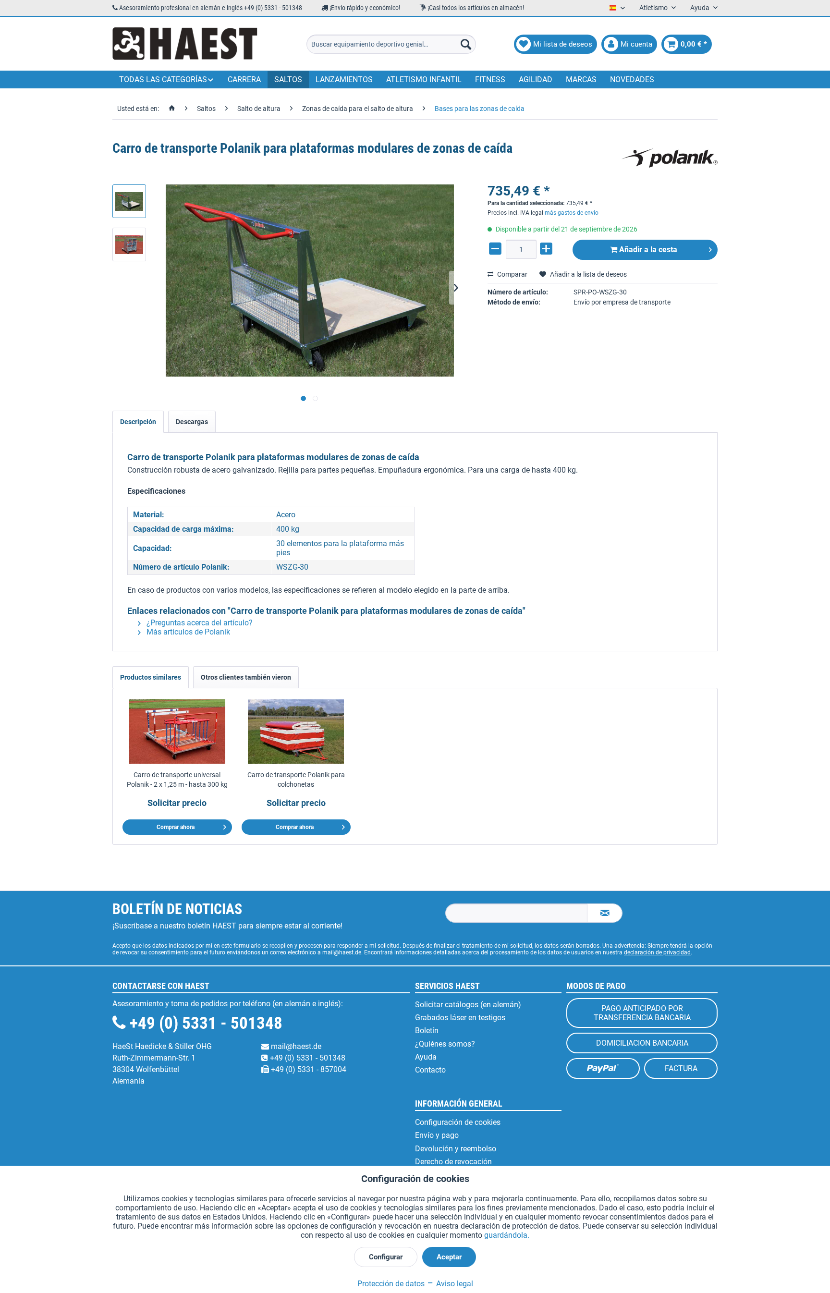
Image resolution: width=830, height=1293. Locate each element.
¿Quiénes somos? (445, 1044)
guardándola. (506, 1235)
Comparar (511, 274)
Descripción (138, 422)
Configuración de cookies (457, 1122)
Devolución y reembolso (455, 1148)
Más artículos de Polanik (187, 631)
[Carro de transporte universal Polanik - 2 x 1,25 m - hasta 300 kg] (177, 731)
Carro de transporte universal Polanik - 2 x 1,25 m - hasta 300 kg (177, 779)
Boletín (427, 1030)
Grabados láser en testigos (460, 1017)
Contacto (430, 1069)
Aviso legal (453, 1283)
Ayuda (426, 1056)
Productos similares (150, 677)
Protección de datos (391, 1283)
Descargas (192, 422)
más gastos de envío (571, 212)
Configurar (386, 1257)
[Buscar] (466, 44)
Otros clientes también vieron (246, 677)
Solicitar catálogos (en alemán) (468, 1004)
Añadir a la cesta (647, 249)
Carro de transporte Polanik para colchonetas (296, 779)
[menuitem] (391, 44)
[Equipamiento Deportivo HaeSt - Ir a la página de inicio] (184, 44)
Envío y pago (437, 1135)
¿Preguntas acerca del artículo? (199, 622)
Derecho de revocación (453, 1161)
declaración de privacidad (657, 952)
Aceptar (449, 1257)
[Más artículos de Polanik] (670, 158)
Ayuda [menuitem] (700, 8)
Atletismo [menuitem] (654, 8)
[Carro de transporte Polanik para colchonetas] (296, 731)
